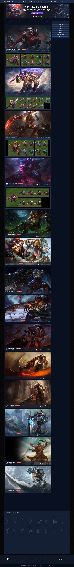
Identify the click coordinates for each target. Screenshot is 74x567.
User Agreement (23, 565)
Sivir (45, 526)
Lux (29, 524)
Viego (54, 531)
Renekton (38, 533)
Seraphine (46, 520)
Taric (53, 516)
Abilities (60, 28)
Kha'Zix (22, 533)
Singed (46, 525)
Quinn (38, 527)
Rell (37, 531)
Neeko (38, 516)
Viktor (54, 532)
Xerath (62, 517)
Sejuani (46, 518)
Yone (61, 520)
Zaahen (62, 524)
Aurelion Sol (7, 524)
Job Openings (39, 565)
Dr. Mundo (15, 518)
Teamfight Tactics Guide (37, 535)
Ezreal (14, 523)
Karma (22, 526)
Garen (14, 528)
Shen (45, 523)
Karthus (22, 527)
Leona (30, 518)
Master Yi (30, 527)
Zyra (61, 530)
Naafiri (30, 533)
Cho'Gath (14, 515)
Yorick (61, 521)
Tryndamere (55, 521)
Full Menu (56, 1)
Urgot (54, 525)
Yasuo (61, 519)
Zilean (61, 528)
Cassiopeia (15, 514)
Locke (30, 521)
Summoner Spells (60, 34)
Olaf (37, 521)
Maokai (30, 526)
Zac (61, 525)
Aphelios (7, 522)
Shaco (46, 522)
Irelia (22, 516)
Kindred (30, 514)
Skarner (46, 527)
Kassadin (22, 528)
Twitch (54, 523)
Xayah (61, 516)
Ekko (14, 520)
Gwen (14, 532)
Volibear (62, 514)
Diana (14, 517)
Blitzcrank (7, 528)
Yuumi (62, 523)
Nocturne (38, 519)
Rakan (38, 528)
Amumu (7, 519)
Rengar (46, 514)
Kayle (22, 530)
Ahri (6, 515)
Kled (30, 515)
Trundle (54, 520)
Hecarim (14, 533)
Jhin (21, 522)
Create (20, 1)
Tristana (54, 519)
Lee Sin (30, 517)
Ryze (45, 516)
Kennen (22, 532)
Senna (46, 519)
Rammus (38, 529)
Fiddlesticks (15, 524)
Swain (46, 531)
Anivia (7, 520)
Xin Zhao (62, 518)
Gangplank (15, 527)
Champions (30, 1)
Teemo (54, 517)
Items (60, 26)
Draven (14, 519)
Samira (46, 517)
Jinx (21, 523)
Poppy (38, 525)
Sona (45, 529)
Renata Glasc (39, 532)
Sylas (46, 532)
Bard (6, 526)
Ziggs (61, 527)
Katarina (22, 529)
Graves (14, 531)
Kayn (22, 531)
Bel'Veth (7, 527)
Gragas (14, 530)
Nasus (38, 515)
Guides (24, 1)
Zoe (61, 529)
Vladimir (54, 533)
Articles (52, 565)
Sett (45, 521)
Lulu (29, 523)
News (51, 1)
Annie (6, 521)
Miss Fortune (31, 530)
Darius (14, 516)
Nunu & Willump (39, 520)
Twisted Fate (55, 522)
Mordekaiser (31, 531)
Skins (60, 36)
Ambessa (7, 518)
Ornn (38, 523)
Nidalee (38, 517)
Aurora (7, 525)
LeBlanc (30, 516)
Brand (7, 529)
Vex (53, 529)
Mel (29, 528)
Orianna (38, 522)
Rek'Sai (38, 530)
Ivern (22, 517)
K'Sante (22, 524)
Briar (6, 531)
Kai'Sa (22, 525)
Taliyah (54, 515)
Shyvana (46, 524)
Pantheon (38, 524)
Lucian (30, 522)
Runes (60, 30)
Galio (14, 526)
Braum (7, 530)
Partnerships (44, 565)
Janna (22, 518)
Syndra (46, 533)
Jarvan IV (22, 519)
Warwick (62, 515)
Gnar (14, 529)
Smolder (46, 528)
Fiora (14, 525)
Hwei (22, 515)
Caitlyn (7, 532)
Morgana (30, 532)
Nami (38, 514)
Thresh (54, 518)
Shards (60, 32)
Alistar (7, 517)
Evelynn (14, 522)
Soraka (46, 530)
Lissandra (30, 520)
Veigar (54, 527)
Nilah (38, 518)
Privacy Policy (29, 565)
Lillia (30, 519)
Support (48, 565)
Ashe (6, 523)
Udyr (53, 524)
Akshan (7, 516)
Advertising (34, 565)
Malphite (30, 525)
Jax (21, 520)
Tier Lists (40, 1)
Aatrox (7, 514)
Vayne (54, 526)
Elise (14, 521)
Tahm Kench (55, 514)
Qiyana (38, 526)
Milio (30, 529)
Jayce (22, 521)
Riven (46, 515)
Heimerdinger (23, 514)
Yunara (62, 522)
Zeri (61, 526)
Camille (7, 533)
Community (46, 1)
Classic (35, 1)
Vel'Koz (54, 528)
